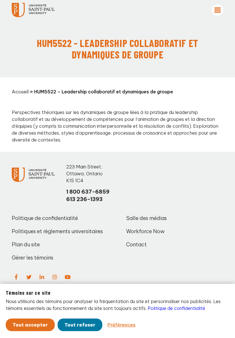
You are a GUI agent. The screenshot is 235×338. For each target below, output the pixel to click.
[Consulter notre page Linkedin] (42, 277)
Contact (136, 244)
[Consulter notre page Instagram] (54, 277)
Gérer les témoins (32, 257)
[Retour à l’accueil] (33, 10)
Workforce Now (145, 231)
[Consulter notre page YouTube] (67, 277)
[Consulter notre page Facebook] (16, 277)
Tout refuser (79, 325)
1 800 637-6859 (87, 191)
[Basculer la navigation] (217, 10)
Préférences (121, 325)
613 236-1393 (84, 199)
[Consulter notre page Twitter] (29, 277)
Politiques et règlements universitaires (57, 231)
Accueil (20, 92)
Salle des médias (146, 218)
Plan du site (26, 244)
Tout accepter (30, 325)
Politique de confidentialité (45, 218)
